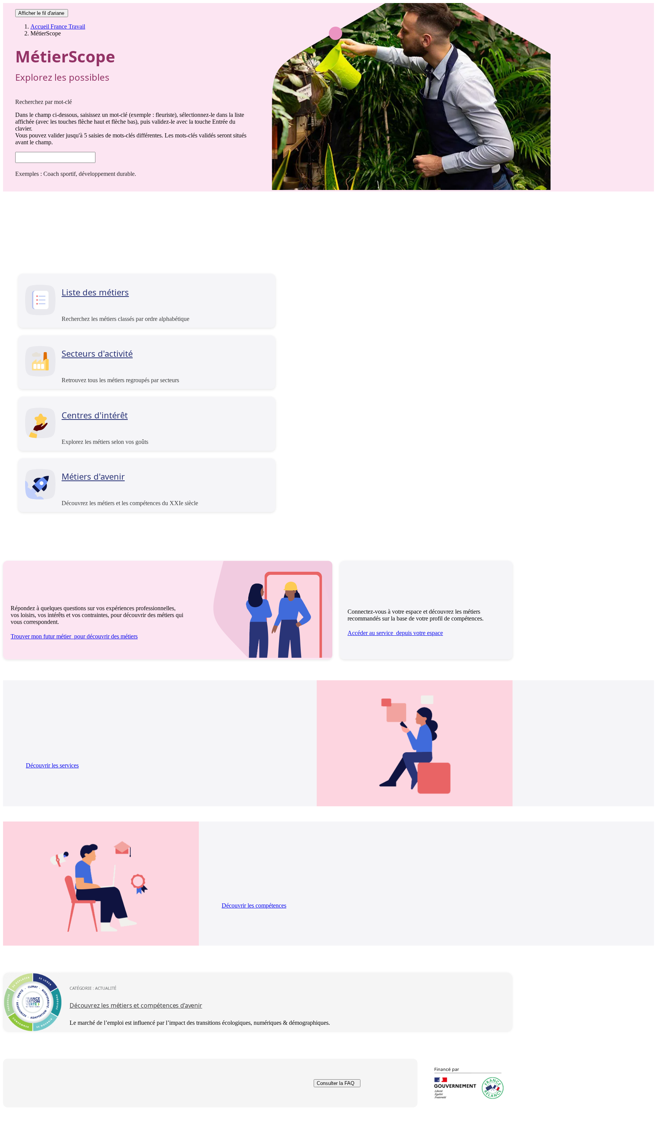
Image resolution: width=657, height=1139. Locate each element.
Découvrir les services (52, 765)
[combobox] (55, 157)
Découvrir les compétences (254, 905)
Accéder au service (395, 633)
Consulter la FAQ (335, 1083)
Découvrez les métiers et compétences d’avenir (136, 1005)
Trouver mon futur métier (74, 636)
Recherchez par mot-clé (43, 102)
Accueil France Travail (57, 26)
